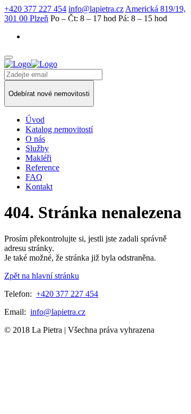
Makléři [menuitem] (38, 157)
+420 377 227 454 (35, 8)
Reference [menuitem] (42, 167)
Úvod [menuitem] (35, 119)
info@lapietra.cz (96, 8)
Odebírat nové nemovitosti (49, 94)
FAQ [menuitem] (33, 177)
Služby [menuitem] (37, 148)
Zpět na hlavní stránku (41, 275)
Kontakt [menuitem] (39, 186)
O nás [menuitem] (35, 138)
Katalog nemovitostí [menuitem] (59, 129)
